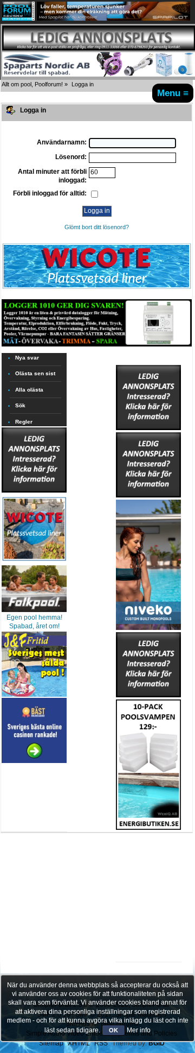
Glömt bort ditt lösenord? (96, 227)
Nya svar (27, 358)
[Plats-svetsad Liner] (34, 562)
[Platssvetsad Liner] (97, 288)
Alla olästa (29, 390)
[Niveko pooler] (148, 562)
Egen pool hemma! (34, 617)
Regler (23, 422)
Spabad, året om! (34, 626)
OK (113, 1030)
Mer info (139, 1030)
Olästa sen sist (35, 373)
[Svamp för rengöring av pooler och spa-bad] (148, 762)
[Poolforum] (18, 18)
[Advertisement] (148, 863)
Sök (20, 405)
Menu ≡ (172, 92)
